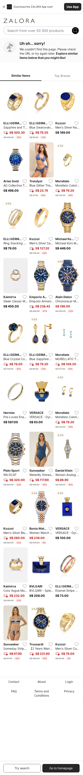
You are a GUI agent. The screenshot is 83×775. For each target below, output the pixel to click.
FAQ (14, 691)
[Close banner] (4, 7)
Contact (13, 681)
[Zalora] (41, 21)
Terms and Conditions (41, 693)
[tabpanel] (41, 373)
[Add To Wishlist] (25, 123)
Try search (22, 768)
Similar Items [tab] (20, 75)
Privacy (69, 691)
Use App (73, 6)
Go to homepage (61, 768)
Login (69, 681)
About (41, 681)
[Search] (75, 30)
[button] (41, 7)
